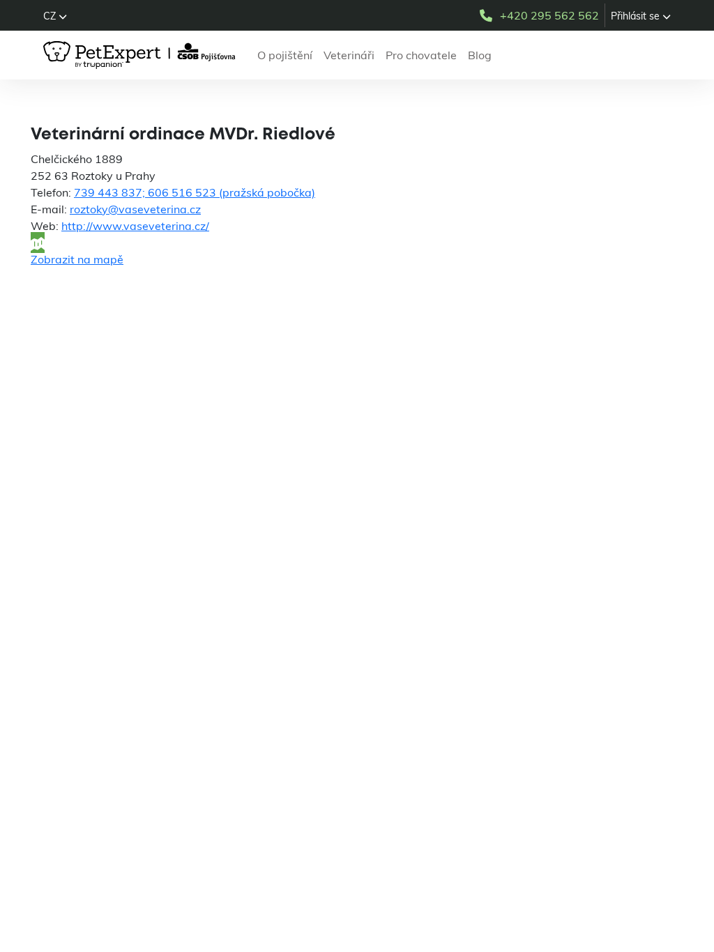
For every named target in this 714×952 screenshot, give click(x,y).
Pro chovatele (421, 55)
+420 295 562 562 (549, 15)
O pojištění (284, 55)
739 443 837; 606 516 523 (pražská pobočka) (194, 192)
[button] (55, 16)
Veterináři (349, 55)
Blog (480, 55)
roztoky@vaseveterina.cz (135, 209)
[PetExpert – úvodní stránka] (142, 55)
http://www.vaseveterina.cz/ (135, 226)
